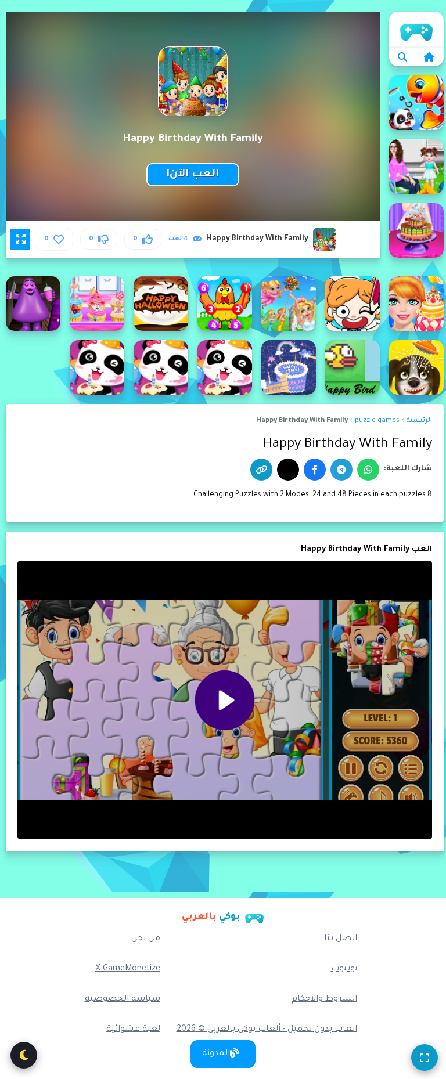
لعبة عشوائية (133, 1029)
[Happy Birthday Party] (224, 367)
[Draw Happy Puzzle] (352, 303)
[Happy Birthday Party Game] (161, 367)
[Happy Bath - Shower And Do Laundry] (416, 367)
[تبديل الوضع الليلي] (23, 1055)
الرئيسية (416, 29)
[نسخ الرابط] (261, 470)
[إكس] (288, 470)
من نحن (145, 939)
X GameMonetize (127, 969)
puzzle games (377, 421)
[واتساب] (368, 470)
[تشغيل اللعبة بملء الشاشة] (20, 239)
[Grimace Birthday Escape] (33, 303)
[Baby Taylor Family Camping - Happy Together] (416, 166)
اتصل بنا (340, 939)
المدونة (216, 1054)
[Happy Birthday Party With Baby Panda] (97, 367)
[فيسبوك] (315, 470)
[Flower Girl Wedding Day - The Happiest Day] (288, 303)
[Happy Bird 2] (352, 367)
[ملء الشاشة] (424, 1057)
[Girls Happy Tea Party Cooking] (97, 303)
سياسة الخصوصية (122, 999)
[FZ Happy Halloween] (161, 303)
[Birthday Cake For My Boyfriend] (416, 230)
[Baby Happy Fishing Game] (416, 102)
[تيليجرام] (341, 470)
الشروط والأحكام (324, 999)
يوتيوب (344, 969)
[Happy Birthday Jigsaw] (288, 367)
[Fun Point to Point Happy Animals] (224, 303)
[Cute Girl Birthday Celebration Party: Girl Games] (416, 303)
